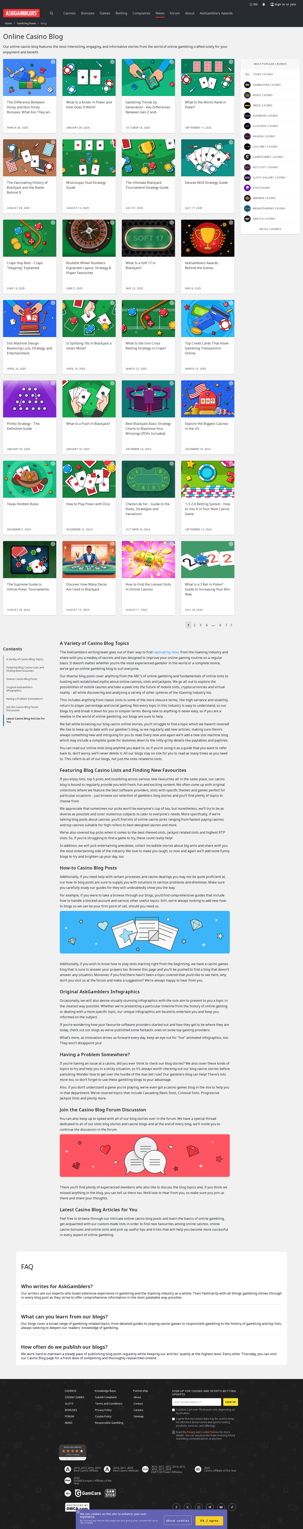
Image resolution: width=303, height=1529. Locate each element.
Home (8, 23)
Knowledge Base (105, 1391)
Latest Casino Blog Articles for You (25, 720)
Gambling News (26, 23)
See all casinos (270, 229)
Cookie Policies (210, 1432)
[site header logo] (21, 13)
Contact (138, 1403)
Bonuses (71, 1410)
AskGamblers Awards (216, 13)
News (68, 1423)
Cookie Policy (103, 1416)
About (137, 1397)
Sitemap (139, 1416)
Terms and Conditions (108, 1403)
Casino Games (75, 1397)
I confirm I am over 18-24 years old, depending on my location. (205, 1411)
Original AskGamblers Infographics (19, 688)
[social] (176, 1507)
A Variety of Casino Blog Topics (24, 659)
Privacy (191, 1432)
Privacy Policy (103, 1410)
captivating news (166, 652)
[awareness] (88, 1493)
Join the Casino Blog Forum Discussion (22, 708)
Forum (69, 1416)
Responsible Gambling (109, 1423)
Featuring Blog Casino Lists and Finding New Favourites (25, 669)
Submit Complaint (106, 1397)
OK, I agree (209, 1520)
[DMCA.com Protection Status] (77, 1507)
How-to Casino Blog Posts (21, 679)
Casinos (70, 1391)
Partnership (140, 1391)
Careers (138, 1410)
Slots (69, 1403)
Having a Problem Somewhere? (24, 699)
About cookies (177, 1520)
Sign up (230, 1402)
